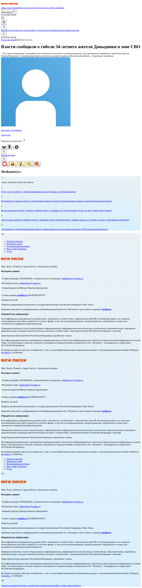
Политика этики (14, 244)
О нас (9, 251)
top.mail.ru (6, 352)
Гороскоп (47, 30)
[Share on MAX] (16, 147)
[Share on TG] (13, 148)
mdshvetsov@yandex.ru (72, 278)
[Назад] (4, 27)
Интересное (73, 30)
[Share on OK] (9, 147)
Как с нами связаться (16, 249)
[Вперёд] (4, 34)
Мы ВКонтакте (8, 30)
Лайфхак (56, 30)
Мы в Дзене (37, 30)
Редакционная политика (18, 246)
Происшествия (8, 155)
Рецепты (64, 30)
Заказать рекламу (23, 30)
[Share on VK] (4, 147)
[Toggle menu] (4, 22)
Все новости (7, 12)
